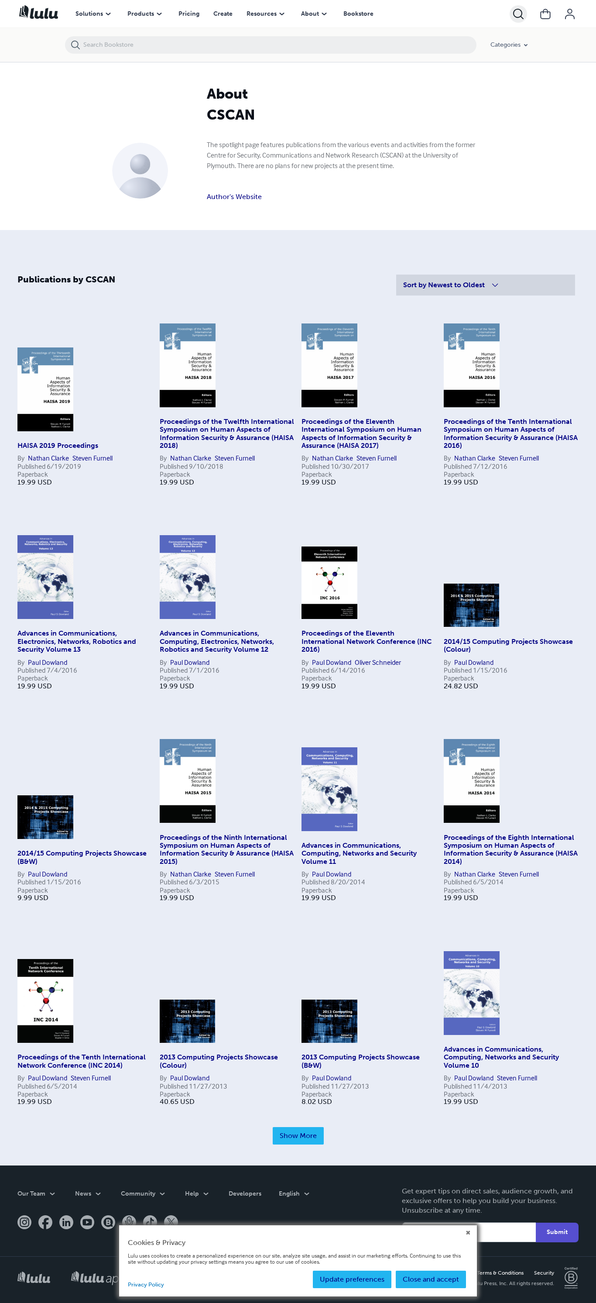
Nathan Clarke (48, 458)
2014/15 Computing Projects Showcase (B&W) (82, 857)
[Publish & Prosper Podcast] (129, 1223)
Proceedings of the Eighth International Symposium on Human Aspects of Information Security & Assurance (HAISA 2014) (511, 849)
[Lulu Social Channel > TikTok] (150, 1223)
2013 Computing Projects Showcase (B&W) (360, 1061)
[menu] (108, 14)
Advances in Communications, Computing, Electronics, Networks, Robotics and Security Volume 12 (217, 641)
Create (223, 13)
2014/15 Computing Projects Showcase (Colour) (508, 645)
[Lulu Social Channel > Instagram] (24, 1223)
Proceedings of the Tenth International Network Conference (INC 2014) (81, 1061)
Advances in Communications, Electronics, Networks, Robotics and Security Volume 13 (76, 641)
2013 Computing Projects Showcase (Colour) (219, 1061)
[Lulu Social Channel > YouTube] (87, 1223)
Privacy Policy (146, 1284)
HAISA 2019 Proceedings (57, 445)
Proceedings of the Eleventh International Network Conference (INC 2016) (366, 641)
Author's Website (234, 197)
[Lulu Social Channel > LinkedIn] (66, 1223)
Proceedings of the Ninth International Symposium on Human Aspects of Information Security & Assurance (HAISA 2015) (227, 849)
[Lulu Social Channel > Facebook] (45, 1223)
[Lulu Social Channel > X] (171, 1223)
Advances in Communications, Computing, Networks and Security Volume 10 (501, 1057)
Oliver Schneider (378, 662)
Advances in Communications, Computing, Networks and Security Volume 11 (359, 853)
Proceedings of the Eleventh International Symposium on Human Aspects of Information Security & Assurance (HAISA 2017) (361, 433)
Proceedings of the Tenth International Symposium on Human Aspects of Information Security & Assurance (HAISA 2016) (511, 433)
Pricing (188, 13)
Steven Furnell (92, 458)
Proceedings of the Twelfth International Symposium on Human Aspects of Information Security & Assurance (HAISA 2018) (227, 433)
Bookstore (358, 13)
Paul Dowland (47, 662)
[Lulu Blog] (108, 1223)
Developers (245, 1193)
